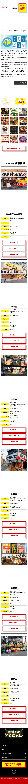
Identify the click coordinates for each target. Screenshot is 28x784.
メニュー (4, 745)
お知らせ (9, 31)
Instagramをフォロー (14, 148)
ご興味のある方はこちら (22, 8)
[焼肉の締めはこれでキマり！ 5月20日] (14, 121)
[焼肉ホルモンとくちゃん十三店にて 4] (23, 130)
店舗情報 (4, 757)
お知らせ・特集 (6, 753)
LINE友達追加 (14, 254)
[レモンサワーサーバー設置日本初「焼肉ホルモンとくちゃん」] (14, 8)
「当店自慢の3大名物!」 (21, 82)
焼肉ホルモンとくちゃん (12, 778)
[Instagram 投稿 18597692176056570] (5, 121)
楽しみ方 (4, 749)
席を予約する (14, 242)
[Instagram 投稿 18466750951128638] (23, 112)
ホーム (4, 31)
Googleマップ (14, 248)
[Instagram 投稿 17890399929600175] (5, 112)
